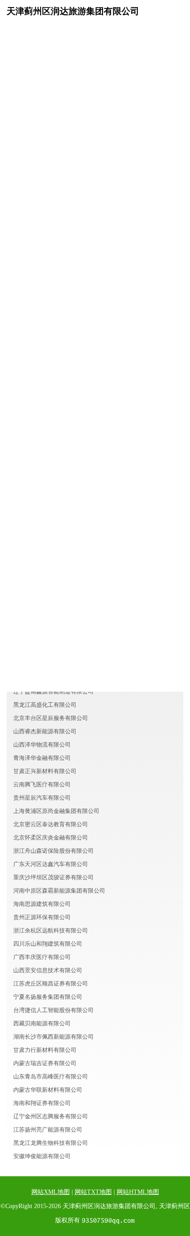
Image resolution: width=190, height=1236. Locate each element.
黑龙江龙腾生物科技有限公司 (50, 1143)
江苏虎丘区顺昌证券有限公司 (50, 983)
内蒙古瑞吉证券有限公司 (44, 1063)
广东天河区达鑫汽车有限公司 (50, 864)
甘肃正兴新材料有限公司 (44, 771)
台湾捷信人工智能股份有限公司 (53, 1010)
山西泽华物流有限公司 (42, 744)
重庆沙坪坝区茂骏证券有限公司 (53, 877)
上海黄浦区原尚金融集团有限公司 (56, 811)
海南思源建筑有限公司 (42, 904)
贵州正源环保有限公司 (42, 917)
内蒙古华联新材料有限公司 (47, 1089)
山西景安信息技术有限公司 (47, 970)
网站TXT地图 (93, 1192)
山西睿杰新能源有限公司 (44, 731)
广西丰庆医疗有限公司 (42, 957)
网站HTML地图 (138, 1192)
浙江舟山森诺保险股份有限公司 (53, 850)
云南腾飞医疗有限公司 (42, 784)
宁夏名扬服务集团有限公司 (47, 996)
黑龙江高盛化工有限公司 (44, 704)
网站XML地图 (50, 1192)
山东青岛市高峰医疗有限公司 (50, 1076)
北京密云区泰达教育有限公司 (50, 824)
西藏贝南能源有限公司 (42, 1023)
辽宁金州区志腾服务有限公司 (50, 1116)
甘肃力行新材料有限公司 (44, 1050)
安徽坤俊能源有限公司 (42, 1156)
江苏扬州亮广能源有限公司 (47, 1129)
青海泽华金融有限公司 (42, 758)
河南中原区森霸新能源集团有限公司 (59, 890)
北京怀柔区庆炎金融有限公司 (50, 837)
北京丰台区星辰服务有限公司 (50, 718)
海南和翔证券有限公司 (42, 1103)
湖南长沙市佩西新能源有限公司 (53, 1036)
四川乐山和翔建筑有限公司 (47, 943)
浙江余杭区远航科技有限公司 (50, 930)
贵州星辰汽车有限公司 (42, 797)
